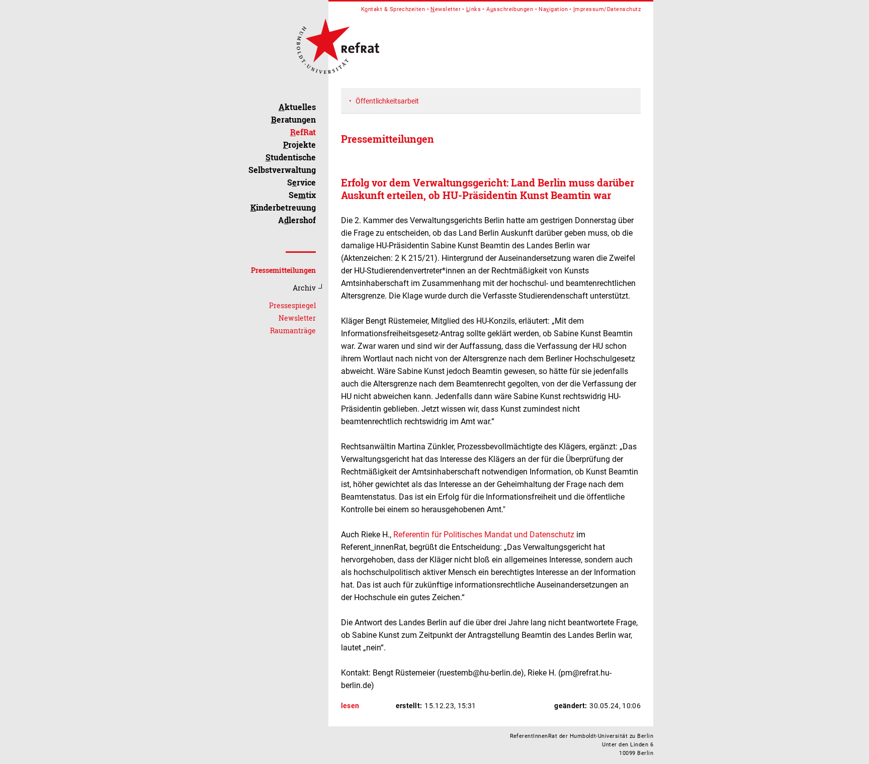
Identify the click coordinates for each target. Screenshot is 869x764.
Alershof (297, 220)
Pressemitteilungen (283, 270)
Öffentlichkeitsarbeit (387, 101)
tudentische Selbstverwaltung (282, 163)
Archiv (304, 288)
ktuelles (297, 107)
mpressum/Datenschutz (607, 9)
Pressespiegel (292, 305)
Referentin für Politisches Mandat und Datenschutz (482, 534)
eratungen (293, 119)
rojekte (299, 144)
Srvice (301, 182)
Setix (302, 194)
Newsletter (297, 318)
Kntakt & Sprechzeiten (393, 9)
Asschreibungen (509, 9)
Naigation (553, 9)
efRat (303, 132)
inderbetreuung (283, 207)
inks (473, 9)
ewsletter (445, 9)
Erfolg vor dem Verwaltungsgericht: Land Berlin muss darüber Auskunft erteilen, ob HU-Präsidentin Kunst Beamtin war (487, 189)
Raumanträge (293, 330)
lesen (350, 706)
